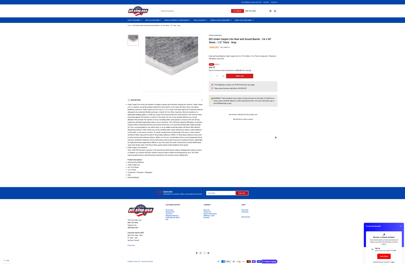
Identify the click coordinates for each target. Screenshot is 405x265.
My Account (169, 210)
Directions (131, 245)
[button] (243, 119)
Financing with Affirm (173, 217)
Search (238, 11)
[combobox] (201, 11)
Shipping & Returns (172, 215)
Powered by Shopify (147, 261)
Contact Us (274, 2)
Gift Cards (245, 210)
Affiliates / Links (209, 215)
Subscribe (241, 193)
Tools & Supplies (199, 20)
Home (129, 25)
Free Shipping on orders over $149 (251, 2)
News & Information (210, 214)
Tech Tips (169, 214)
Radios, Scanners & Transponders (176, 20)
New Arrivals (246, 217)
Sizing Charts (170, 212)
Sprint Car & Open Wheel (243, 20)
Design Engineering (215, 35)
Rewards (266, 2)
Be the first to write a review (243, 119)
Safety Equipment (134, 20)
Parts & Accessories (152, 20)
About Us (207, 210)
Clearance (245, 212)
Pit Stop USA (136, 261)
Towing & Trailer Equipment (220, 20)
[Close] (401, 226)
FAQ (167, 219)
